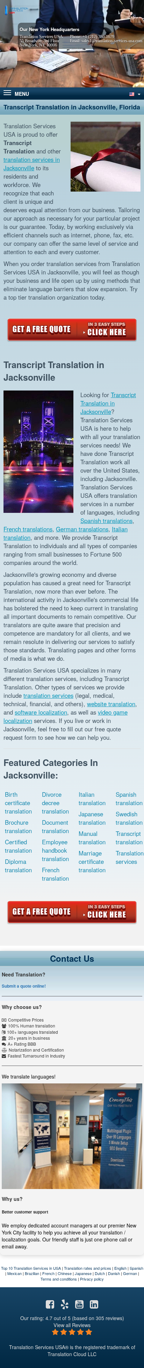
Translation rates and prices (87, 1268)
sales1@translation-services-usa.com (111, 41)
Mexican (14, 1273)
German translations (82, 529)
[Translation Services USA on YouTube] (79, 1305)
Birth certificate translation (18, 802)
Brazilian (32, 1273)
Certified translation (18, 846)
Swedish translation (129, 818)
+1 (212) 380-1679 (98, 37)
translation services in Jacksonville (31, 163)
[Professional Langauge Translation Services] (15, 9)
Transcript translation (129, 837)
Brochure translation (18, 826)
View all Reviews (72, 1324)
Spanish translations (106, 520)
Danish (114, 1273)
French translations (27, 529)
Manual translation (92, 837)
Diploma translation (18, 865)
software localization (41, 712)
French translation (55, 874)
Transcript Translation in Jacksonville (108, 403)
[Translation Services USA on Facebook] (50, 1305)
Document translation (55, 826)
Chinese (65, 1273)
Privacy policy (92, 1279)
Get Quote (72, 329)
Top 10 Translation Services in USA (31, 1268)
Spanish (136, 1268)
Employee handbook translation (55, 850)
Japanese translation (92, 818)
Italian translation (92, 798)
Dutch (100, 1273)
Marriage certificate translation (92, 861)
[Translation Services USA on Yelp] (64, 1305)
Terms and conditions (59, 1279)
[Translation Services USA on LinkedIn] (94, 1305)
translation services (48, 695)
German (130, 1273)
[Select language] (134, 93)
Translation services (130, 857)
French (48, 1273)
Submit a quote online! (24, 986)
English (120, 1268)
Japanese (83, 1273)
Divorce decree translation (55, 802)
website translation (111, 704)
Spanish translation (129, 798)
